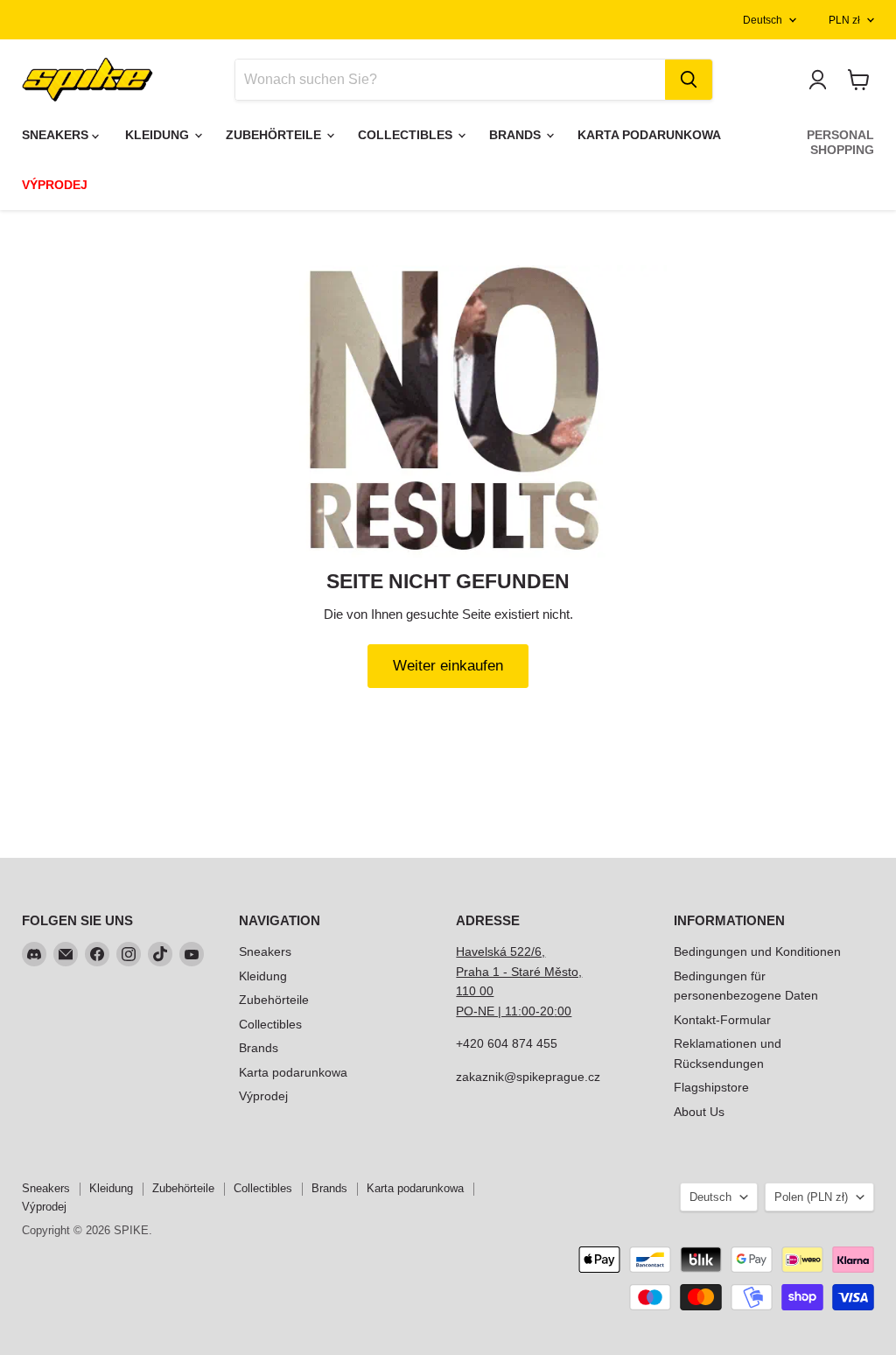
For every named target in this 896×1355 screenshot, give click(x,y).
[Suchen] (688, 80)
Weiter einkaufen (448, 665)
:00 (562, 1011)
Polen (811, 1197)
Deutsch (762, 20)
